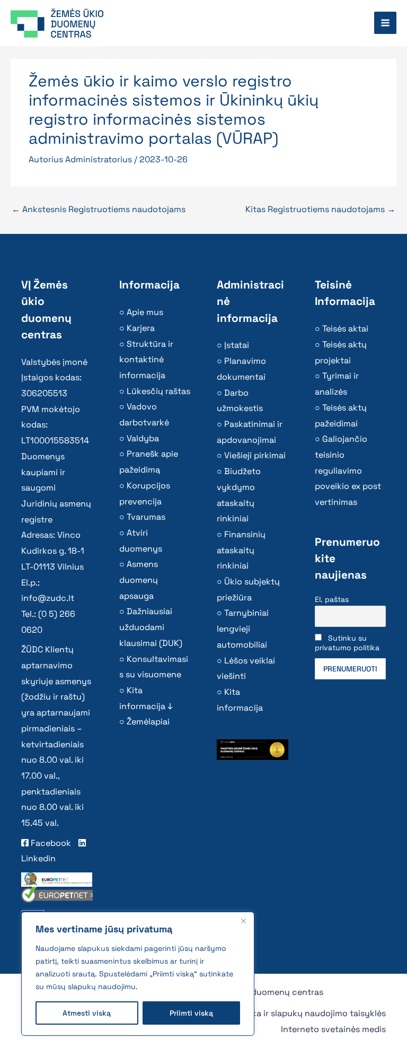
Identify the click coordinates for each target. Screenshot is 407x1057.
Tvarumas (146, 516)
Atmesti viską (87, 1013)
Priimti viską (191, 1013)
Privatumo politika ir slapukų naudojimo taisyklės (287, 1013)
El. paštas (332, 599)
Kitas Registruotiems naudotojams (320, 209)
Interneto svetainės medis (333, 1029)
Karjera (141, 328)
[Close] (243, 920)
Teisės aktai (345, 328)
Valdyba (143, 438)
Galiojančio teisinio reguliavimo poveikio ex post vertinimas (348, 470)
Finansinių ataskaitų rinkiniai (241, 550)
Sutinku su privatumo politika (347, 642)
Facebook (50, 843)
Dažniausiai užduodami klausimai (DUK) (150, 627)
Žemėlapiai (148, 721)
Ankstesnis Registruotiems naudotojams (98, 209)
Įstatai (236, 345)
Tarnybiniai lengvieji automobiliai (243, 628)
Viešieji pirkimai (255, 455)
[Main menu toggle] (385, 23)
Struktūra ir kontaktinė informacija (146, 359)
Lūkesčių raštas (158, 391)
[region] (137, 974)
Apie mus (145, 312)
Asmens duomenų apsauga (138, 579)
